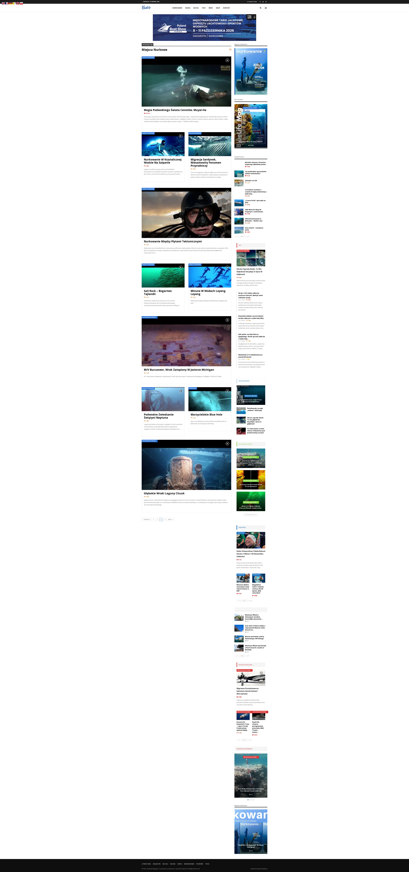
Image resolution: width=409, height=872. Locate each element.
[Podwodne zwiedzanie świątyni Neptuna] (163, 399)
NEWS (211, 8)
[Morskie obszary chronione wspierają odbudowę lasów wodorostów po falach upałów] (239, 164)
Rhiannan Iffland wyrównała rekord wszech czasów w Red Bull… (255, 648)
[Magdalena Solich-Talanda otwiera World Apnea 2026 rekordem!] (258, 578)
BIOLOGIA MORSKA (195, 133)
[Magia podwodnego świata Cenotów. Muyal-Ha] (186, 81)
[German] (10, 3)
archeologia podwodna (251, 108)
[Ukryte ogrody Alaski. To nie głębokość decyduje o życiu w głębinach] (251, 258)
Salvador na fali (251, 181)
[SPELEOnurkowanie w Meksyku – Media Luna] (239, 221)
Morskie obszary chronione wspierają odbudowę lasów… (256, 163)
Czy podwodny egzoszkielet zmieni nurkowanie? (255, 172)
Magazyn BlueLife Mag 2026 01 (251, 142)
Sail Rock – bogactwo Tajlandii (158, 292)
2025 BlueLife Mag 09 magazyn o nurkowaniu (254, 211)
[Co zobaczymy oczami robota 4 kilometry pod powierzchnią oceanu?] (241, 431)
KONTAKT (226, 8)
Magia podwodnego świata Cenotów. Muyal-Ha (175, 110)
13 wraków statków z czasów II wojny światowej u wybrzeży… (255, 192)
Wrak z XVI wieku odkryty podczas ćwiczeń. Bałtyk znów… (250, 507)
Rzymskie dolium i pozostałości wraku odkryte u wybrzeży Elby (251, 317)
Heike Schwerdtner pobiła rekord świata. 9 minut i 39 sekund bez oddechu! (251, 554)
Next (170, 519)
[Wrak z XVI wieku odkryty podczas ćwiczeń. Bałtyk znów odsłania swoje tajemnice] (250, 775)
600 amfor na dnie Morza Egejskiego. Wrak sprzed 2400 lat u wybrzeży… (251, 336)
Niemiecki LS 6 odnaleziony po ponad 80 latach (250, 356)
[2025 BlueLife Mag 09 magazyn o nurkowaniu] (239, 212)
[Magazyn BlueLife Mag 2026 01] (250, 126)
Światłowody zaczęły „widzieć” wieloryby (255, 409)
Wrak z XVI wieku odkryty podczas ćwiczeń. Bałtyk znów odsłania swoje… (250, 295)
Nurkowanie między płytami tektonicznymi (173, 241)
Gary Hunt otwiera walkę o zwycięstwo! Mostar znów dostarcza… (255, 628)
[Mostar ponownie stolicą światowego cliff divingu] (239, 638)
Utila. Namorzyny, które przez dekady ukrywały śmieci (251, 401)
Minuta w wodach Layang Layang (208, 292)
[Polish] (21, 3)
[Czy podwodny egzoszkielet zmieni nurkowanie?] (239, 173)
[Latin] (14, 3)
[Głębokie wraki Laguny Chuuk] (186, 465)
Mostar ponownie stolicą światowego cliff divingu (254, 637)
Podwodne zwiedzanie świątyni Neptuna (159, 416)
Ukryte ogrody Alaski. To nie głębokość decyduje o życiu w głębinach (249, 271)
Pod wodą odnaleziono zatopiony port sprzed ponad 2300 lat (251, 463)
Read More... (149, 125)
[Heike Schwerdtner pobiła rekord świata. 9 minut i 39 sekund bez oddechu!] (251, 540)
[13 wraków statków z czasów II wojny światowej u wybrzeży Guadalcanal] (239, 192)
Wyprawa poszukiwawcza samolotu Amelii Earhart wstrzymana (248, 691)
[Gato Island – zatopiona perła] (239, 230)
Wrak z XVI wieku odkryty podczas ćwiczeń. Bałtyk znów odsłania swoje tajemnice (251, 789)
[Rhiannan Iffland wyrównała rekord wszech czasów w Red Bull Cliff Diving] (239, 648)
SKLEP (218, 8)
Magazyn (156, 864)
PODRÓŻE (199, 864)
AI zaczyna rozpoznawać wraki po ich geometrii (251, 485)
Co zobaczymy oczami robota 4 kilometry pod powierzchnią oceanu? (256, 431)
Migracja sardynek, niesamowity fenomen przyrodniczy (206, 162)
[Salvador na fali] (239, 183)
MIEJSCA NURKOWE (148, 57)
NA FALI (196, 8)
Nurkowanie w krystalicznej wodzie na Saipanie (162, 161)
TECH (203, 8)
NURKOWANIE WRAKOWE (150, 317)
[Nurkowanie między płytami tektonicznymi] (186, 213)
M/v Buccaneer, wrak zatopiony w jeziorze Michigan (179, 369)
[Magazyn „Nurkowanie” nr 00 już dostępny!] (250, 831)
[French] (7, 3)
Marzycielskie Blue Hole (206, 414)
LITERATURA (146, 864)
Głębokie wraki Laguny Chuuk (164, 493)
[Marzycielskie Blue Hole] (209, 399)
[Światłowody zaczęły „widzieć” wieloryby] (241, 410)
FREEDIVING (192, 388)
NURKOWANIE (177, 8)
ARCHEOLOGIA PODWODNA (251, 457)
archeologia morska (251, 757)
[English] (3, 3)
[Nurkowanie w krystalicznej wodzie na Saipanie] (163, 144)
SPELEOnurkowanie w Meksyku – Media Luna (253, 220)
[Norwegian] (18, 3)
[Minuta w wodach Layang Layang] (209, 276)
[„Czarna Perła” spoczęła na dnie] (239, 202)
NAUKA (187, 8)
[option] (250, 126)
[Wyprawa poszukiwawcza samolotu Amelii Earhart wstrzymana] (251, 677)
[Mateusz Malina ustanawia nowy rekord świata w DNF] (243, 578)
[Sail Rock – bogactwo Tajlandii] (163, 276)
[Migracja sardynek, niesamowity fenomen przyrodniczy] (209, 144)
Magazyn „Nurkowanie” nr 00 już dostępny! (251, 846)
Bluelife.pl (264, 869)
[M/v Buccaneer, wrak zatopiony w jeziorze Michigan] (186, 341)
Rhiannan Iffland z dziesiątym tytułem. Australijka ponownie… (254, 617)
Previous (147, 519)
